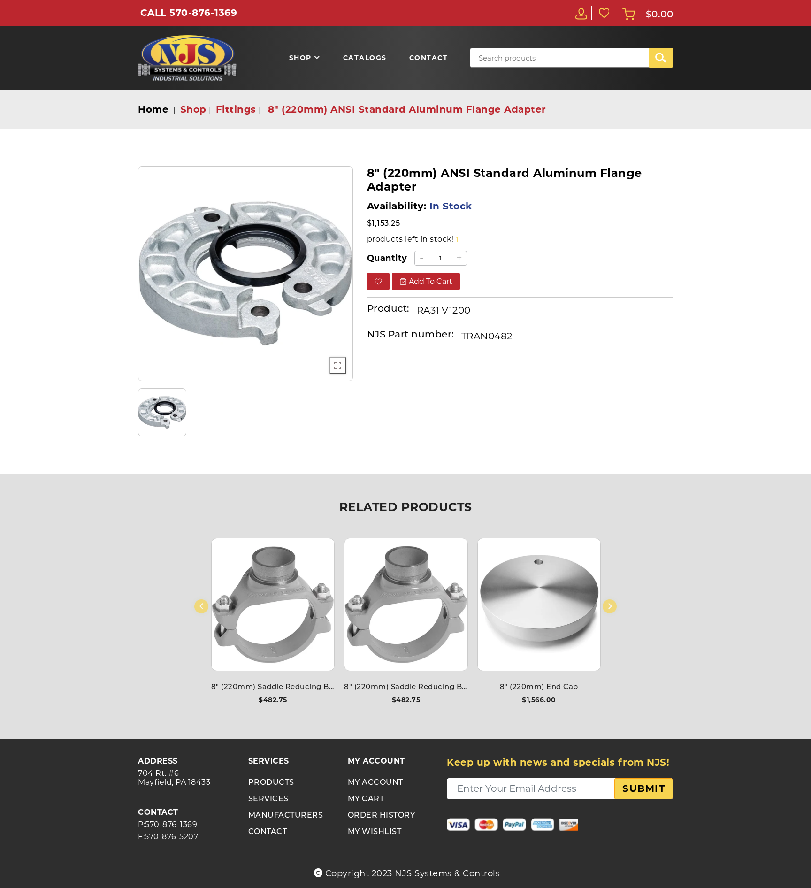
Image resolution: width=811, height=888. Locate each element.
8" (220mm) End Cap (539, 687)
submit (643, 788)
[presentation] (201, 606)
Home (153, 109)
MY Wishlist (375, 832)
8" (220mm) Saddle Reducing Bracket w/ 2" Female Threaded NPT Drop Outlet (405, 687)
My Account (375, 783)
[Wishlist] (603, 12)
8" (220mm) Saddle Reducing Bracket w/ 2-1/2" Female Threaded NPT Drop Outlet (273, 687)
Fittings (236, 109)
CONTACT (267, 832)
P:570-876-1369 (167, 824)
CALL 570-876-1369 (188, 12)
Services (268, 799)
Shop (193, 109)
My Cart (366, 799)
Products (271, 783)
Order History (381, 815)
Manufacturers (285, 815)
